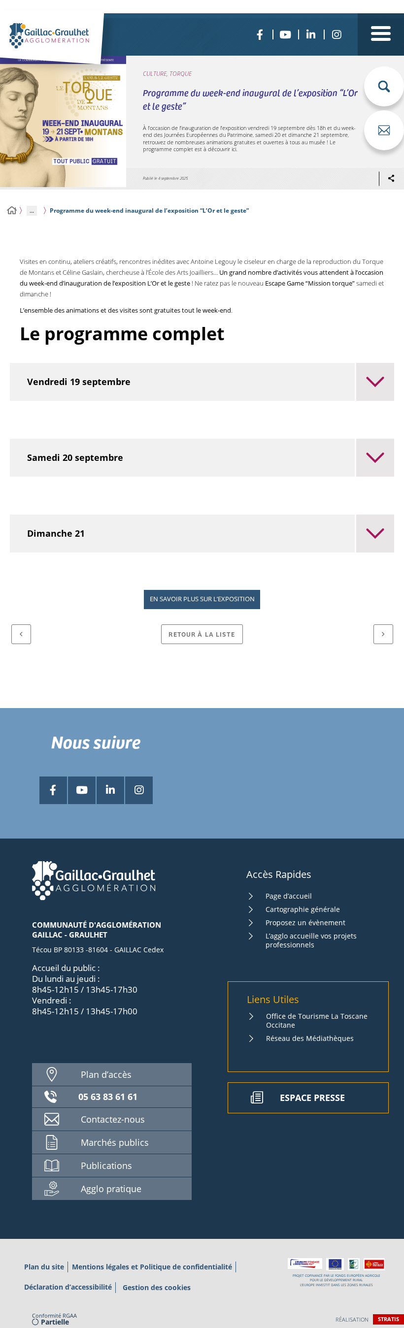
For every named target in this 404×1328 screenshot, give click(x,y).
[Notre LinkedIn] (311, 34)
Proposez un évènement (305, 922)
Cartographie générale (303, 909)
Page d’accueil (289, 896)
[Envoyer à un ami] (384, 130)
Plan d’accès (106, 1074)
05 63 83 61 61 (107, 1096)
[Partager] (391, 179)
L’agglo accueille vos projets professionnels (311, 940)
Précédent (21, 634)
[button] (384, 86)
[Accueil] (12, 210)
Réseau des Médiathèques (310, 1038)
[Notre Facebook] (259, 34)
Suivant (383, 634)
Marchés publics (115, 1142)
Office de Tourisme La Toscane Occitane (317, 1020)
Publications (106, 1165)
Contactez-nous (113, 1119)
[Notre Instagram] (336, 34)
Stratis (388, 1319)
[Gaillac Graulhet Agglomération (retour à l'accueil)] (65, 47)
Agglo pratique (111, 1189)
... (32, 210)
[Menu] (381, 34)
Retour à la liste (201, 634)
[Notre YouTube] (285, 34)
